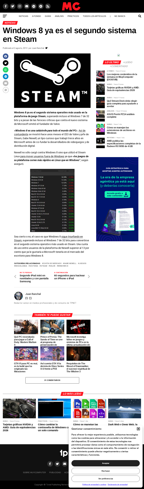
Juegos (82, 263)
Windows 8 (63, 266)
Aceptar (105, 463)
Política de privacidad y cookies (94, 484)
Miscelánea (21, 266)
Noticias (23, 16)
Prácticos (73, 16)
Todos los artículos (94, 16)
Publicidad (55, 472)
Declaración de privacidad (118, 484)
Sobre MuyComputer (34, 472)
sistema (34, 266)
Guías (48, 16)
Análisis (59, 16)
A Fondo (36, 16)
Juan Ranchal (38, 48)
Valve (52, 266)
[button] (138, 428)
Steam (44, 266)
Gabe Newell (70, 263)
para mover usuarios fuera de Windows (42, 156)
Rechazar (106, 471)
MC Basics (119, 16)
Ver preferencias (105, 479)
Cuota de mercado (52, 263)
